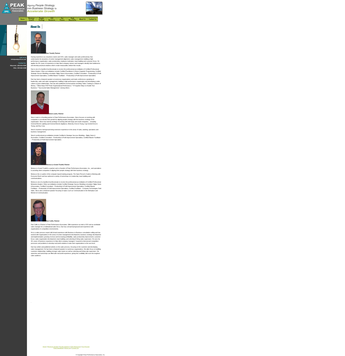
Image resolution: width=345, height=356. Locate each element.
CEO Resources (76, 346)
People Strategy (64, 346)
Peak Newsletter (59, 348)
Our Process (85, 346)
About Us (67, 348)
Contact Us (75, 348)
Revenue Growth (53, 346)
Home (44, 346)
